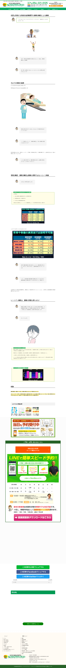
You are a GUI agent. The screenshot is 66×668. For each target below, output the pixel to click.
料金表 (42, 9)
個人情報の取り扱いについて (9, 649)
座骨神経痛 (24, 639)
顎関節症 (23, 642)
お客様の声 (29, 9)
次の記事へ (50, 579)
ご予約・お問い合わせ (8, 646)
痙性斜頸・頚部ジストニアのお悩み (28, 650)
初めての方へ (16, 9)
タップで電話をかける (33, 449)
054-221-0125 (36, 657)
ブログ (48, 9)
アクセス (35, 9)
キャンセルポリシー (7, 650)
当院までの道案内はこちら (33, 623)
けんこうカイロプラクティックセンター (28, 666)
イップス (23, 646)
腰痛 (22, 638)
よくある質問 (6, 648)
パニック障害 (24, 649)
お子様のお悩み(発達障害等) (27, 652)
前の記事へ (15, 579)
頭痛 (22, 653)
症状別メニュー (55, 9)
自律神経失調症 (24, 648)
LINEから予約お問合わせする (33, 478)
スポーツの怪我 (24, 643)
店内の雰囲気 (22, 9)
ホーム (5, 638)
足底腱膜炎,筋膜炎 (25, 645)
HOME (10, 9)
